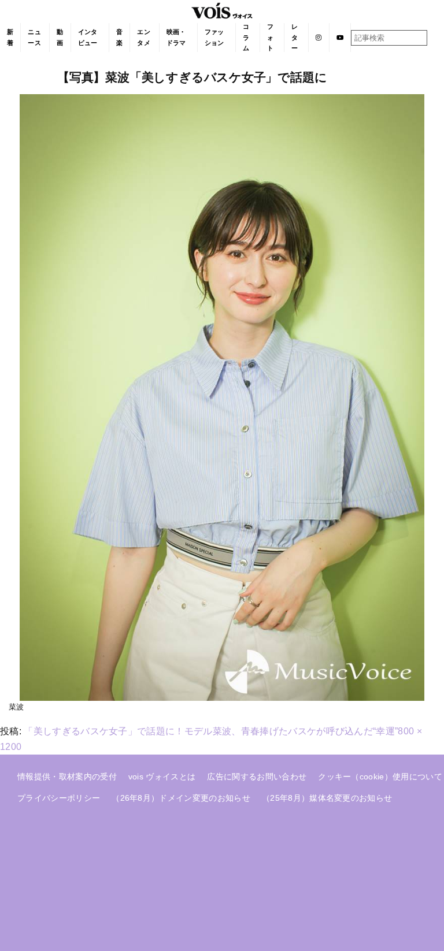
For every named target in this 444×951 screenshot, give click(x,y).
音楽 (119, 37)
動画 (60, 37)
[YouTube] (340, 37)
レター (294, 37)
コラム (246, 37)
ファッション (214, 37)
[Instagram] (319, 37)
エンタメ (143, 37)
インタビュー (88, 37)
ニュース (34, 37)
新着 (10, 37)
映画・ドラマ (176, 37)
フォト (270, 37)
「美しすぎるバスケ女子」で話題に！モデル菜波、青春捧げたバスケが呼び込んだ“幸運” (211, 731)
